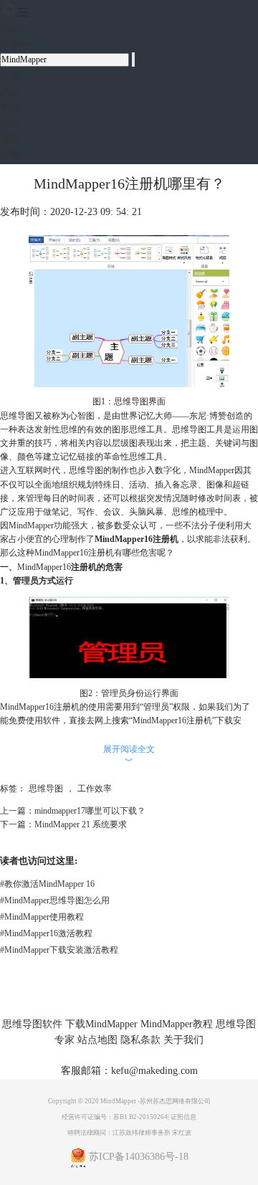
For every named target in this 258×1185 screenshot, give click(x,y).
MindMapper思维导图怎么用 (55, 900)
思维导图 (46, 788)
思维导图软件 (32, 1024)
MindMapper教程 (176, 1024)
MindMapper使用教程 (42, 917)
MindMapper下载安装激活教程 (59, 950)
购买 (10, 123)
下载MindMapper (101, 1024)
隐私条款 (140, 1039)
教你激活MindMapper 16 (47, 884)
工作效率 (94, 788)
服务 (10, 139)
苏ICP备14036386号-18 (138, 1156)
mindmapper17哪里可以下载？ (89, 810)
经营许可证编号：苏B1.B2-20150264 (115, 1116)
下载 (10, 108)
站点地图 (97, 1039)
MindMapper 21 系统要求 (80, 824)
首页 (10, 75)
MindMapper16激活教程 (46, 933)
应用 (10, 156)
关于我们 (183, 1039)
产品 (10, 91)
